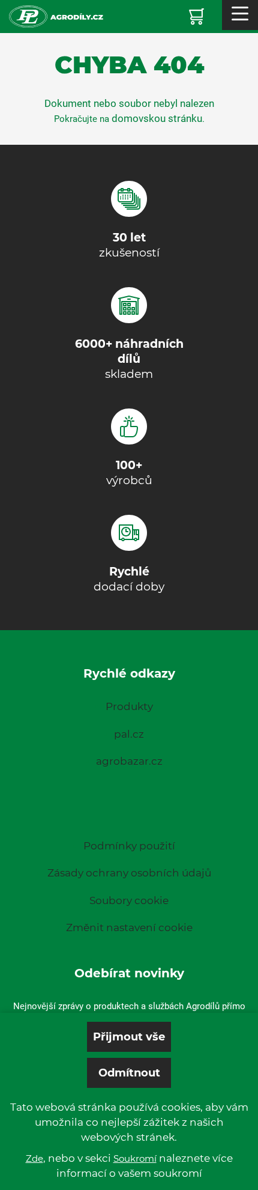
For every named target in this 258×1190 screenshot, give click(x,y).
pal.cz (129, 734)
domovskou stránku (157, 118)
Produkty (129, 706)
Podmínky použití (129, 846)
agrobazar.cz (129, 761)
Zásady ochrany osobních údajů (129, 873)
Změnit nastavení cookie (129, 927)
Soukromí (135, 1158)
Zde (34, 1158)
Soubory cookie (129, 900)
